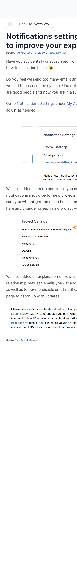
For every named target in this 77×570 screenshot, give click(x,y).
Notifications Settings (36, 103)
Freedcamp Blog (23, 9)
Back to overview (34, 24)
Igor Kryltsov (58, 52)
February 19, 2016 (33, 52)
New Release (28, 340)
